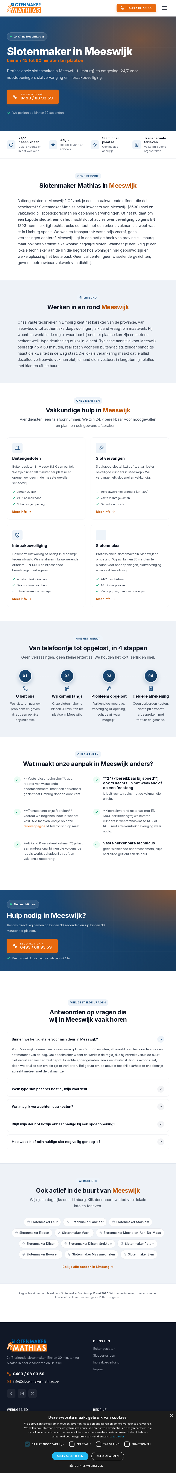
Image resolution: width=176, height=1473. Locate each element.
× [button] (171, 1415)
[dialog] (88, 1442)
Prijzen (98, 1369)
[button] (88, 1466)
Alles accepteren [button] (70, 1456)
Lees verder (116, 1436)
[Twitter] (32, 1393)
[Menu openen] (164, 8)
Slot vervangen (104, 1355)
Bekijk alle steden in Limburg (85, 1267)
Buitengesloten (104, 1349)
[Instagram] (22, 1393)
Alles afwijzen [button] (108, 1456)
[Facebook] (11, 1393)
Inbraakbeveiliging (106, 1362)
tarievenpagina (34, 826)
